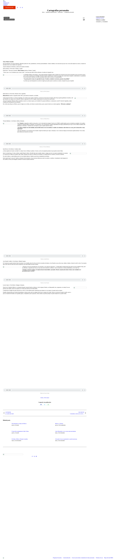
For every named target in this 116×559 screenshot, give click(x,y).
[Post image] (6, 426)
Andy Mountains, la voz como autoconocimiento (65, 431)
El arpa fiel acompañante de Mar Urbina (20, 431)
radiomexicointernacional (9, 19)
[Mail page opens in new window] (36, 456)
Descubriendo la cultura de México (19, 423)
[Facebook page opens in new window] (32, 456)
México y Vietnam (59, 423)
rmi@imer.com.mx (100, 18)
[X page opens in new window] (34, 456)
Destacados (6, 17)
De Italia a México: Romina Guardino (20, 439)
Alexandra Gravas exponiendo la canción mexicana (66, 439)
